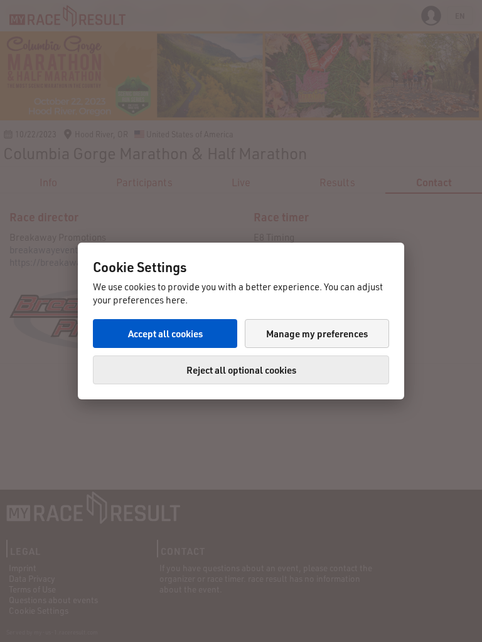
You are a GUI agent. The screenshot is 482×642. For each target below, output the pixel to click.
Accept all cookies (165, 333)
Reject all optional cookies (241, 370)
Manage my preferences (317, 333)
